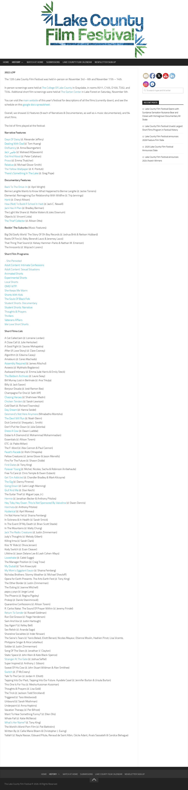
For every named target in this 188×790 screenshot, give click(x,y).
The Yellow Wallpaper (16, 169)
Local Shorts (11, 282)
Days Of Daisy (12, 139)
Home (6, 62)
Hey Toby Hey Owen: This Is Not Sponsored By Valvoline (35, 502)
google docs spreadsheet (36, 104)
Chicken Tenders (14, 401)
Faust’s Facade (13, 452)
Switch (8, 671)
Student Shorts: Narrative (18, 307)
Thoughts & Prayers (15, 311)
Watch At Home (35, 62)
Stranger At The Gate (16, 659)
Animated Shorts (14, 273)
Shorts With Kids (14, 294)
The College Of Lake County (57, 87)
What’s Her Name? (15, 722)
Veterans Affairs (13, 320)
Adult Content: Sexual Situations (22, 269)
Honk (7, 199)
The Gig (9, 481)
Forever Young (12, 469)
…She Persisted (13, 261)
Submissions (53, 62)
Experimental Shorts (16, 277)
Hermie (9, 498)
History (16, 62)
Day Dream (11, 409)
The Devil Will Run (15, 418)
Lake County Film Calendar (77, 62)
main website (30, 100)
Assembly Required (15, 363)
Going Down (11, 486)
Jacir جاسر (10, 152)
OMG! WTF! (11, 286)
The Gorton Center (71, 91)
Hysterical (10, 511)
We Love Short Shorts (16, 324)
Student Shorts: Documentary (21, 303)
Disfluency (10, 148)
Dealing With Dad (14, 143)
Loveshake (10, 557)
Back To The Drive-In (16, 187)
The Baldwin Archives (16, 376)
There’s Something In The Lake (21, 173)
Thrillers (9, 316)
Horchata (10, 507)
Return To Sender (14, 612)
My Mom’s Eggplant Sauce (19, 570)
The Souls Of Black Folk (17, 299)
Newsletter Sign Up (105, 62)
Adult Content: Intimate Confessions (24, 265)
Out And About (13, 156)
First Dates (10, 464)
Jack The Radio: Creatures (18, 532)
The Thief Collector (15, 220)
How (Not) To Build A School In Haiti (24, 204)
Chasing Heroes (13, 397)
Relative (9, 164)
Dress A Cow (12, 431)
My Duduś (10, 566)
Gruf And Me (11, 490)
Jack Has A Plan (13, 208)
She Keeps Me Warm (16, 290)
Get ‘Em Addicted (14, 477)
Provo (8, 160)
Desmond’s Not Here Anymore (21, 414)
